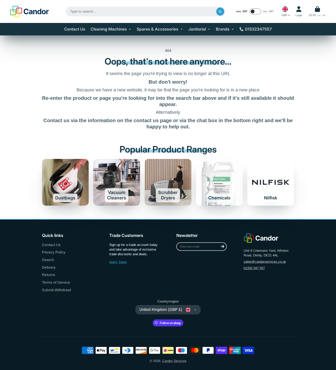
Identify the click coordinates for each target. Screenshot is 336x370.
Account (299, 11)
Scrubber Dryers (168, 182)
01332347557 (258, 29)
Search (48, 260)
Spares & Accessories (157, 29)
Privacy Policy (54, 252)
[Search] (220, 11)
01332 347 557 (254, 268)
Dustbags (65, 182)
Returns (48, 275)
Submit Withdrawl (56, 290)
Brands (222, 29)
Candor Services (174, 361)
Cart (317, 11)
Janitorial (197, 29)
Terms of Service (56, 282)
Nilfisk (270, 182)
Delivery (49, 267)
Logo (29, 11)
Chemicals (219, 182)
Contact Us (74, 29)
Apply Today (118, 262)
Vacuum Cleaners (116, 182)
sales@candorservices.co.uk (265, 262)
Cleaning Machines (109, 29)
